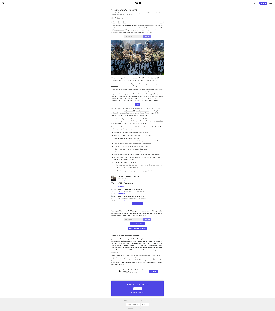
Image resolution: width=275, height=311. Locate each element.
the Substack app (119, 30)
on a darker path (145, 144)
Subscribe (263, 3)
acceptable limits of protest (130, 138)
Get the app (153, 271)
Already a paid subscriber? (137, 292)
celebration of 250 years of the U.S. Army (136, 111)
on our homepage (119, 264)
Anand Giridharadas (122, 184)
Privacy (138, 300)
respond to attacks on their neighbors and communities (140, 141)
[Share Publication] (257, 3)
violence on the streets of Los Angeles (136, 133)
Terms (142, 300)
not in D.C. (159, 121)
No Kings (146, 119)
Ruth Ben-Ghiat (132, 191)
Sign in (270, 3)
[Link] (109, 236)
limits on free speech (133, 152)
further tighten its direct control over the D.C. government (129, 115)
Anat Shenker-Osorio (134, 184)
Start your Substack (134, 304)
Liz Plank (138, 198)
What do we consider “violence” (123, 135)
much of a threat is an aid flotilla (127, 162)
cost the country (142, 149)
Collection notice (149, 300)
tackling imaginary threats (130, 167)
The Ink (116, 17)
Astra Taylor (130, 198)
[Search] (254, 3)
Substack (130, 308)
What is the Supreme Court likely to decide (127, 155)
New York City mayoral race (126, 146)
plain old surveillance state (138, 157)
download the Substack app (130, 256)
